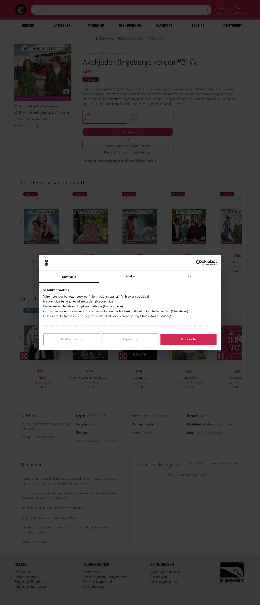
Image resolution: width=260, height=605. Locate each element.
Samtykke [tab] (69, 276)
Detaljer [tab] (130, 276)
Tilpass (127, 339)
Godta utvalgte (71, 339)
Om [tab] (190, 276)
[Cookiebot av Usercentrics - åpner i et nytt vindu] (199, 263)
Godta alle (188, 339)
